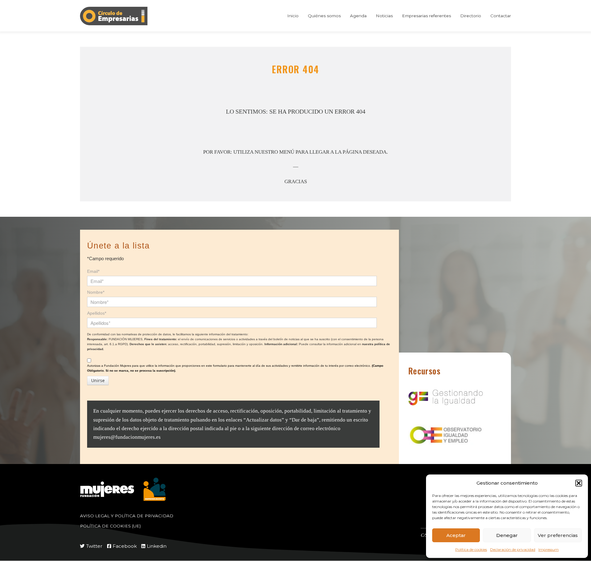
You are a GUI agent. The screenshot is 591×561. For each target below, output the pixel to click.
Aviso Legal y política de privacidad (126, 515)
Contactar (500, 15)
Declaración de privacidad (512, 549)
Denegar (507, 535)
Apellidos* (96, 313)
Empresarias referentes (426, 15)
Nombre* (95, 292)
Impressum (548, 549)
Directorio (470, 15)
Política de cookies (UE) (110, 525)
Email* (93, 271)
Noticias (384, 15)
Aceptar (456, 535)
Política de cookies (471, 549)
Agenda (358, 15)
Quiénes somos (324, 15)
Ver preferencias (558, 535)
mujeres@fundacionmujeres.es (127, 437)
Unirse (98, 380)
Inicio (293, 15)
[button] (579, 483)
